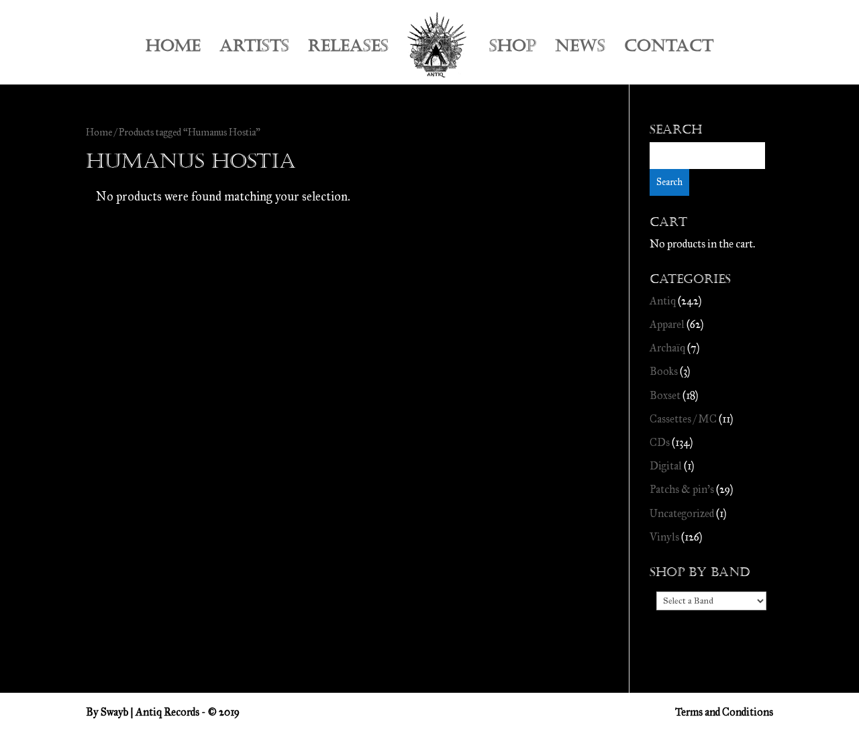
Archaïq (667, 347)
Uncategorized (682, 513)
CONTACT (668, 49)
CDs (660, 442)
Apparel (667, 324)
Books (664, 371)
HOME (173, 49)
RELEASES (348, 49)
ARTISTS (254, 49)
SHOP (512, 49)
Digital (666, 465)
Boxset (665, 395)
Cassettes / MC (683, 418)
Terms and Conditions (724, 712)
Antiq (663, 300)
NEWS (580, 49)
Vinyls (664, 536)
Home (99, 132)
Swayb (114, 712)
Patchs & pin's (682, 489)
